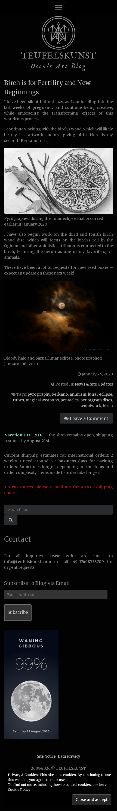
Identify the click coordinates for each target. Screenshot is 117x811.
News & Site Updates (94, 384)
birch (108, 405)
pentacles (69, 400)
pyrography (38, 394)
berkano (60, 394)
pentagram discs (96, 400)
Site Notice (46, 756)
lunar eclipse (100, 394)
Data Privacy (69, 756)
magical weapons (42, 400)
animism (78, 394)
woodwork (91, 405)
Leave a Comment (88, 418)
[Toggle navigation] (58, 7)
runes (18, 400)
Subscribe (18, 612)
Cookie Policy (19, 789)
